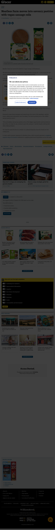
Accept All (32, 102)
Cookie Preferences (20, 102)
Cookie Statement (34, 98)
